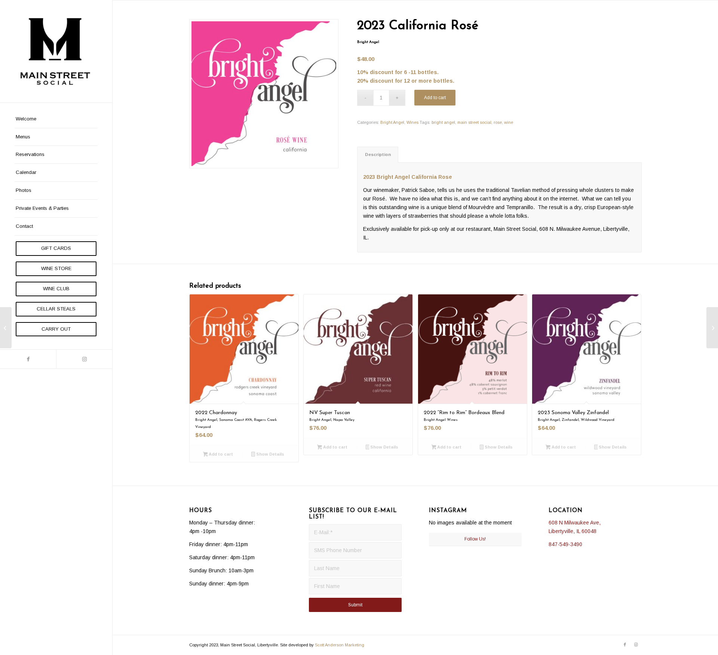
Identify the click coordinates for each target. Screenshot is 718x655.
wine (508, 122)
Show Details (269, 454)
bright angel (443, 122)
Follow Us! (475, 539)
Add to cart (435, 97)
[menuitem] (56, 119)
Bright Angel (392, 122)
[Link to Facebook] (28, 359)
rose (498, 122)
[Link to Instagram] (84, 359)
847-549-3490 (565, 544)
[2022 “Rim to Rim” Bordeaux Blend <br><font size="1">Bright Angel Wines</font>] (712, 327)
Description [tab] (378, 154)
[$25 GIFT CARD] (6, 327)
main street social (474, 122)
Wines (412, 122)
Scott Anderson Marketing (339, 645)
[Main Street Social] (56, 51)
